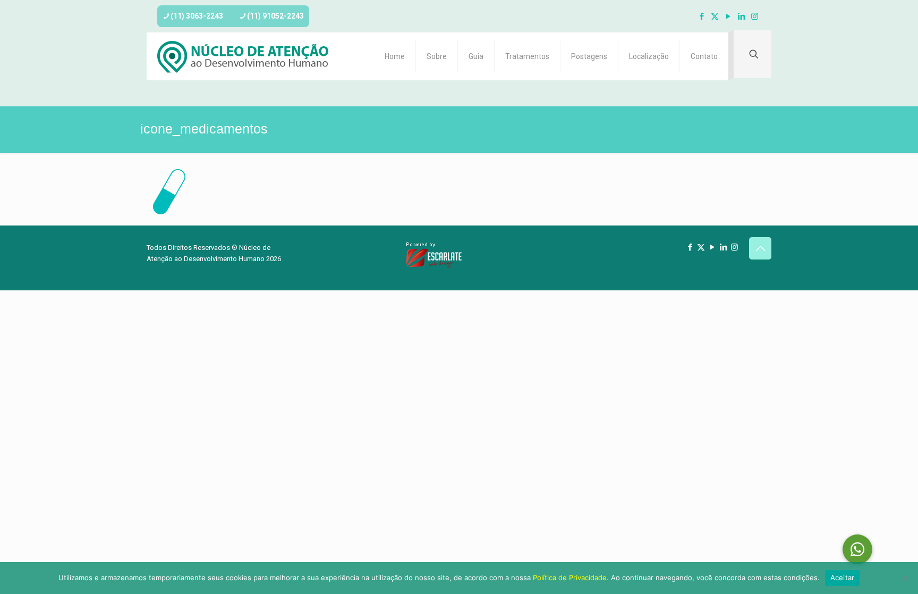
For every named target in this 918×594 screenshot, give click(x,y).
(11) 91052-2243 (275, 16)
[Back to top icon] (760, 248)
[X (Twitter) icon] (715, 16)
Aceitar (842, 577)
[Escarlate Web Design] (434, 266)
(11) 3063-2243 (197, 16)
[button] (857, 549)
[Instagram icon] (755, 16)
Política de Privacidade (570, 577)
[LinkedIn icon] (741, 16)
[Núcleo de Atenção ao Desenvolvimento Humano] (243, 56)
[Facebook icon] (702, 16)
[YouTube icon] (728, 16)
